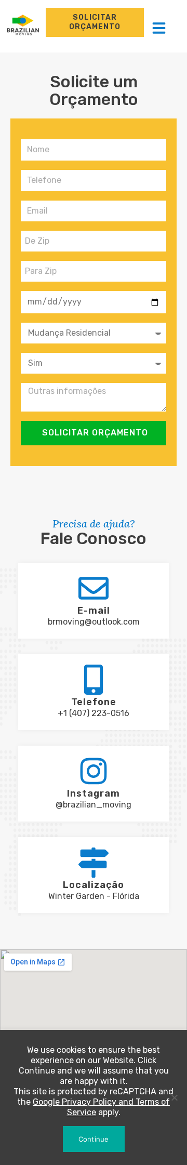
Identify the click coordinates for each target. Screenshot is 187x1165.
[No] (174, 1097)
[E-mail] (93, 588)
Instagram (93, 793)
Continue (93, 1139)
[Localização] (93, 863)
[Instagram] (93, 771)
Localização (93, 885)
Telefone (93, 702)
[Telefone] (93, 680)
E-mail (93, 610)
